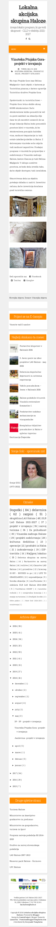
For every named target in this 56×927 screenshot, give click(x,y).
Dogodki (16, 510)
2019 (15, 671)
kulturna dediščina (24, 71)
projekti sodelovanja (28, 537)
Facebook (36, 276)
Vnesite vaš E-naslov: (20, 324)
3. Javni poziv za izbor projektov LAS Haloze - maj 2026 (33, 362)
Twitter (17, 280)
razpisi (29, 514)
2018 (15, 678)
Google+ (29, 280)
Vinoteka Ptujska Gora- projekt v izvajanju (28, 61)
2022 (15, 652)
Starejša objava (39, 297)
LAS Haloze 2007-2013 (20, 855)
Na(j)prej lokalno (36, 553)
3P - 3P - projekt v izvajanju (28, 721)
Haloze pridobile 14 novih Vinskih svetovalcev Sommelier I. (32, 402)
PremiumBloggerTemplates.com (32, 920)
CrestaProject (25, 917)
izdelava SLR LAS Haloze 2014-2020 (28, 585)
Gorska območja (18, 581)
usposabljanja (36, 577)
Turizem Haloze (17, 809)
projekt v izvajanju (30, 74)
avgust (18, 703)
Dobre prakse (15, 601)
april (17, 746)
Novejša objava (16, 297)
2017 (15, 773)
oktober (19, 690)
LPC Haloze (15, 867)
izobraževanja (25, 549)
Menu (13, 49)
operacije (15, 545)
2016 (15, 779)
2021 (15, 658)
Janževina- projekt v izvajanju (30, 738)
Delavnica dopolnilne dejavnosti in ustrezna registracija (31, 376)
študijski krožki (36, 597)
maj (17, 716)
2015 (15, 786)
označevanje (14, 604)
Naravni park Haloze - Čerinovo (25, 861)
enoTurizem (36, 581)
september (20, 696)
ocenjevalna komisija (32, 593)
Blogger (36, 915)
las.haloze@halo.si (28, 905)
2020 (15, 665)
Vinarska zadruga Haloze (31, 533)
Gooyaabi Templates (33, 922)
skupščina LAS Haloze (23, 518)
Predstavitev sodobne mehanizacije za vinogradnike (30, 415)
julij (17, 709)
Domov (28, 297)
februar (19, 759)
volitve (24, 565)
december (20, 683)
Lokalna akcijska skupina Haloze (28, 14)
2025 (15, 632)
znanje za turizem (18, 597)
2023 (15, 645)
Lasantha (14, 920)
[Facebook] (26, 39)
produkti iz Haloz (36, 545)
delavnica (39, 510)
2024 (15, 639)
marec (18, 752)
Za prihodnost (37, 530)
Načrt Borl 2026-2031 (34, 601)
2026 (15, 626)
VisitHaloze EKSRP (24, 589)
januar (18, 765)
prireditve (28, 569)
